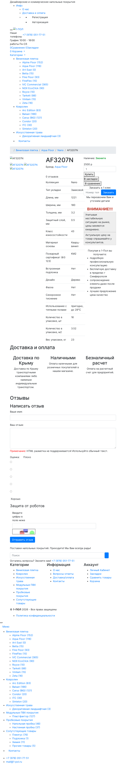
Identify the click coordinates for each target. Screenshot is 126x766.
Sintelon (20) (29, 128)
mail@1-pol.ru (14, 761)
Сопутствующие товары (21, 731)
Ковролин (22, 106)
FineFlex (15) (29, 80)
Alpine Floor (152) (32, 62)
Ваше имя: (16, 411)
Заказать (108, 192)
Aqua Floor (47, 150)
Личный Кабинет (100, 570)
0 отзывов (52, 176)
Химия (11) (18, 742)
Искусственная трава (29, 132)
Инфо (19, 5)
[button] (17, 51)
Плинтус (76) (20, 734)
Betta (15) (28, 73)
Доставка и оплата (33, 12)
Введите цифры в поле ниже (18, 516)
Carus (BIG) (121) (32, 117)
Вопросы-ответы (63, 573)
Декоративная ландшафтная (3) (41, 136)
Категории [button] (17, 55)
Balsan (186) (29, 113)
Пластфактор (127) (23, 716)
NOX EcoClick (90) (33, 88)
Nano (60, 150)
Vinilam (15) (29, 99)
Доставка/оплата (63, 577)
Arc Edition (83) (31, 110)
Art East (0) (29, 69)
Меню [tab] (5, 626)
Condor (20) (29, 121)
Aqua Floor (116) (31, 66)
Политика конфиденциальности (35, 615)
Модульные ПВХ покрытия (22, 712)
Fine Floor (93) (30, 77)
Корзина (95, 581)
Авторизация (40, 22)
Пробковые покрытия (19, 719)
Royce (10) (28, 91)
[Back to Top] (1, 622)
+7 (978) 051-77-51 (34, 34)
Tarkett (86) (29, 95)
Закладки (95, 573)
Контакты (24, 140)
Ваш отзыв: (17, 424)
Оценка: (15, 457)
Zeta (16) (27, 102)
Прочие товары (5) (23, 745)
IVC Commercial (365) (35, 84)
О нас (25, 9)
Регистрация (40, 17)
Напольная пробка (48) (26, 723)
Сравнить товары (100, 577)
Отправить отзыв (22, 539)
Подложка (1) (20, 738)
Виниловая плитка (27, 58)
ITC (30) (27, 125)
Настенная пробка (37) (26, 727)
